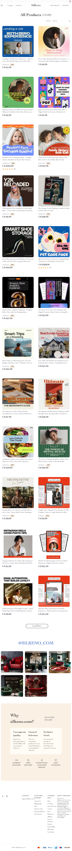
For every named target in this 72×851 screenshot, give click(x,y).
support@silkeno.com (28, 799)
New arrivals (55, 5)
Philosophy (50, 829)
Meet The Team (52, 806)
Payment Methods (39, 811)
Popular (18, 5)
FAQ (35, 806)
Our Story (50, 803)
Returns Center (38, 809)
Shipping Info (38, 803)
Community (50, 832)
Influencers (50, 814)
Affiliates (49, 817)
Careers (49, 809)
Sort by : (48, 21)
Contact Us (37, 801)
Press (49, 811)
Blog (48, 801)
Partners (49, 824)
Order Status (38, 814)
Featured (65, 5)
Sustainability (51, 827)
